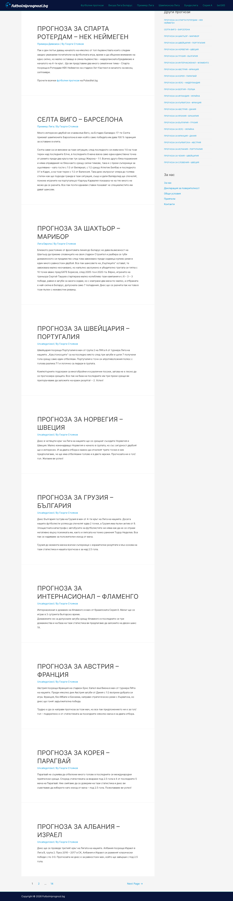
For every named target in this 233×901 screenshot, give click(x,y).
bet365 (221, 5)
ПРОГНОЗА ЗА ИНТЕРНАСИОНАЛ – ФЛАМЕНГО (186, 63)
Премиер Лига (145, 5)
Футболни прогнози (92, 5)
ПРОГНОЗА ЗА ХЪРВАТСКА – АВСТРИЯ (182, 142)
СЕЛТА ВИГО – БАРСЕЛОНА (80, 119)
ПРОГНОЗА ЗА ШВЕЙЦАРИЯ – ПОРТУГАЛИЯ (184, 43)
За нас (168, 182)
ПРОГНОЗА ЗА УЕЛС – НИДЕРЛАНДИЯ (182, 82)
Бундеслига (191, 5)
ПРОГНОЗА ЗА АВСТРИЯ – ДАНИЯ (180, 109)
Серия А (207, 5)
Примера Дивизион (48, 43)
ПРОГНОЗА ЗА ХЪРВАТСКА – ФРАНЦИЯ (182, 102)
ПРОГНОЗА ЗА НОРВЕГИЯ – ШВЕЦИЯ (181, 49)
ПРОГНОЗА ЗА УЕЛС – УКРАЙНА (179, 129)
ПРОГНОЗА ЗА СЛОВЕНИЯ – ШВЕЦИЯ (181, 162)
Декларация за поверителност (182, 188)
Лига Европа (44, 243)
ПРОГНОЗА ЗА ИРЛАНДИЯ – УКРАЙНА (182, 96)
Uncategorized (45, 343)
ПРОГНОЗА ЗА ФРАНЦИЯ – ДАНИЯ (180, 136)
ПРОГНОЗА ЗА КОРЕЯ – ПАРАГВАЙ (180, 76)
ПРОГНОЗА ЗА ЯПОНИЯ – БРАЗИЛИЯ (181, 116)
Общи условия (172, 193)
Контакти (169, 204)
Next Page (135, 883)
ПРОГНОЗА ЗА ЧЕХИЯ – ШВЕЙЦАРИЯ (181, 156)
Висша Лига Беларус (120, 5)
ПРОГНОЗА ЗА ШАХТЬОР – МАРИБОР (181, 36)
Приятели (169, 198)
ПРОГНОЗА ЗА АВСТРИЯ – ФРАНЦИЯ (181, 69)
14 (52, 883)
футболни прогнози (68, 80)
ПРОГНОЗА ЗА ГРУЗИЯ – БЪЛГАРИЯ (181, 56)
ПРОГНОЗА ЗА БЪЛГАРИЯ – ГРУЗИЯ (181, 122)
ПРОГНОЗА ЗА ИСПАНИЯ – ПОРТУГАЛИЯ (183, 149)
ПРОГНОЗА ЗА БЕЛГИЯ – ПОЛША (179, 89)
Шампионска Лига (169, 5)
